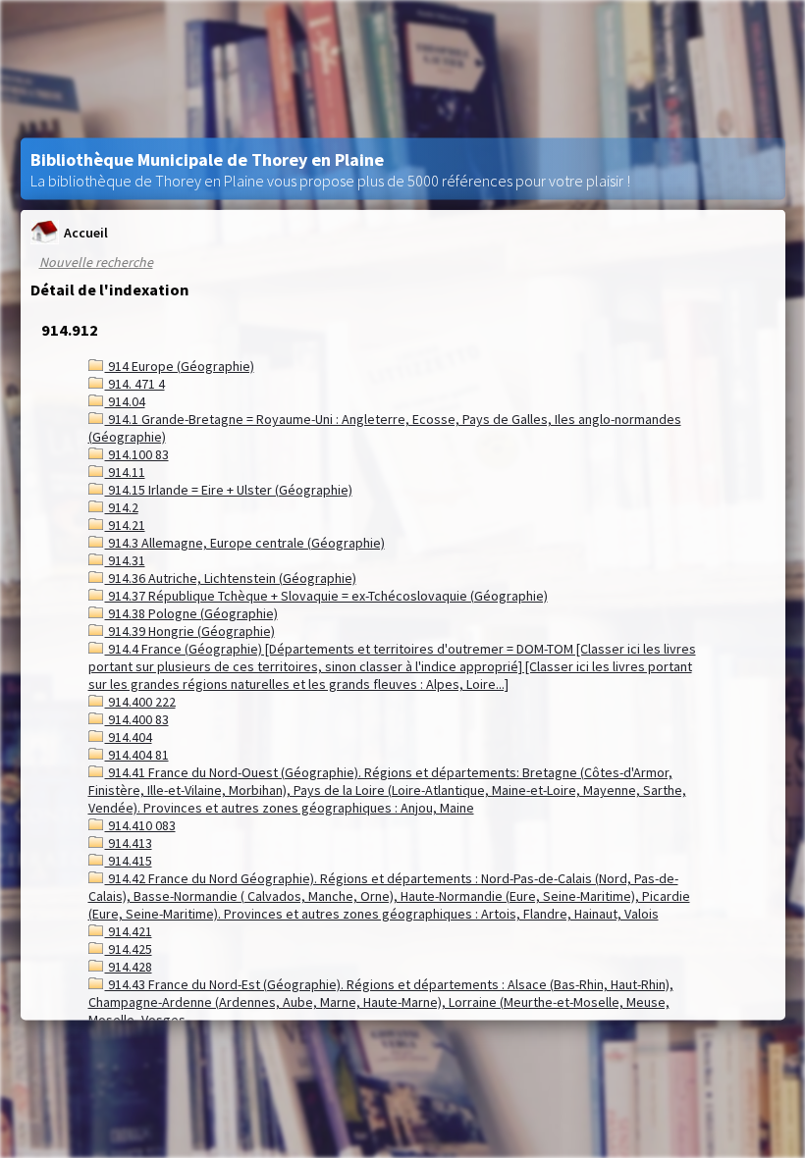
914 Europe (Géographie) (179, 366)
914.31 (125, 560)
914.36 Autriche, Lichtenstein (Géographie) (230, 578)
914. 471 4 (135, 384)
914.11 (125, 472)
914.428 (128, 966)
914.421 (128, 931)
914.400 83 (137, 719)
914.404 (128, 737)
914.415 (128, 860)
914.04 (125, 401)
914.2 (121, 507)
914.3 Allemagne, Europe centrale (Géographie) (245, 543)
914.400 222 (140, 702)
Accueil (86, 231)
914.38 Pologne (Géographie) (191, 613)
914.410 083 (140, 825)
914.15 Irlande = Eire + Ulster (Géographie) (228, 490)
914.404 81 (137, 754)
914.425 (128, 949)
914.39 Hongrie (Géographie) (190, 631)
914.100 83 (137, 454)
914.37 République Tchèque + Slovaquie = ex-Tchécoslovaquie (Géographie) (326, 596)
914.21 (125, 525)
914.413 (128, 843)
